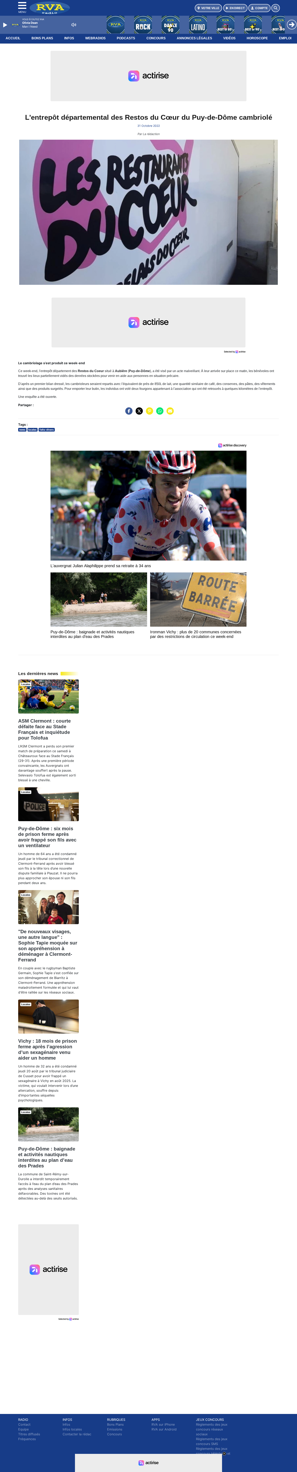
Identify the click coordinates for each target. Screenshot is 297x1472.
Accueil (13, 38)
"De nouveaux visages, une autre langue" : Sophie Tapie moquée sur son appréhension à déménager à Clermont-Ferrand (47, 945)
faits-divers (47, 429)
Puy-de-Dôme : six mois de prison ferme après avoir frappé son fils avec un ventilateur (47, 837)
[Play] (5, 25)
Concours (156, 38)
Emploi (285, 38)
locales (32, 429)
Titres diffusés (29, 1434)
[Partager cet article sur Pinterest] (148, 413)
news (22, 429)
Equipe (23, 1429)
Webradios (95, 38)
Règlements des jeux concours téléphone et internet (213, 1453)
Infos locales (72, 1429)
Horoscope (257, 38)
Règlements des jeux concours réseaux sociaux (211, 1429)
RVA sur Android (164, 1429)
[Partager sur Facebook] (128, 413)
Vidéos (229, 38)
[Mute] (74, 25)
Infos (69, 38)
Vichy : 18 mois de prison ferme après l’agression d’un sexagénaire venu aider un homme (47, 1049)
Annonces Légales (194, 38)
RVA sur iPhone (163, 1424)
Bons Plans (42, 38)
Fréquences (27, 1439)
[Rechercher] (275, 8)
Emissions (114, 1429)
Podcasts (126, 38)
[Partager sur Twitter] (138, 413)
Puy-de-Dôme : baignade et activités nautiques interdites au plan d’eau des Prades (46, 1157)
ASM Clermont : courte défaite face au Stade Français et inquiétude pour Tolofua (44, 729)
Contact (24, 1424)
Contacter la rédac (77, 1434)
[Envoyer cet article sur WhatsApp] (158, 413)
